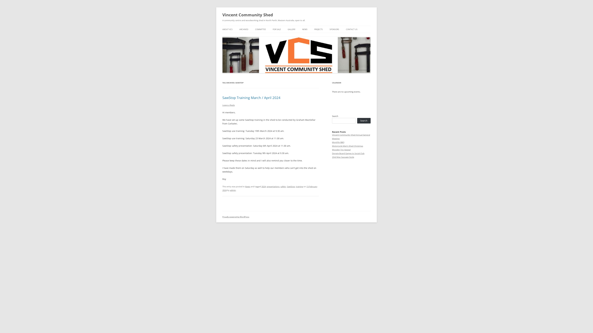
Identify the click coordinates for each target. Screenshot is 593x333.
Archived (243, 29)
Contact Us (351, 29)
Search (335, 116)
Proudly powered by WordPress (235, 217)
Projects (318, 29)
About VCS (227, 29)
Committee (260, 29)
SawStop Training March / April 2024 (251, 97)
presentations (273, 186)
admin (233, 190)
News (304, 29)
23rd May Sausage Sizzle (343, 157)
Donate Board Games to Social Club (348, 153)
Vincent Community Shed (247, 15)
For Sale (277, 29)
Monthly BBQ (338, 142)
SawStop (291, 186)
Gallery (291, 29)
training (299, 186)
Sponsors (334, 29)
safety (283, 186)
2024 (263, 186)
